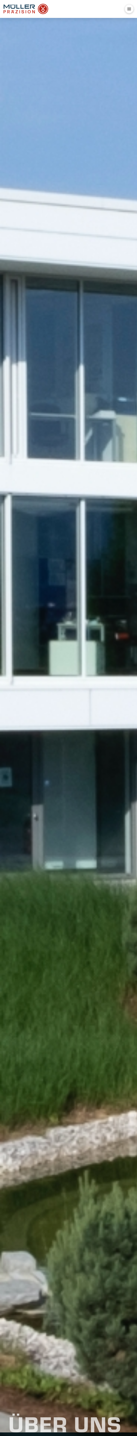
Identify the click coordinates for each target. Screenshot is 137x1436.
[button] (129, 9)
